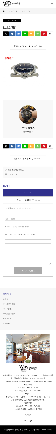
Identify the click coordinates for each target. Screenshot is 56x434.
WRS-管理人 (28, 128)
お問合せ (6, 324)
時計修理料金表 (9, 304)
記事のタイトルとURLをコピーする (28, 46)
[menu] (52, 4)
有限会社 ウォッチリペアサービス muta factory (33, 430)
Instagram (30, 420)
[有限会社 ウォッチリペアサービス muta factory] (11, 4)
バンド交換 (7, 309)
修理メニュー (8, 299)
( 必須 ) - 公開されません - (17, 226)
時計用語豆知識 (9, 314)
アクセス (28, 415)
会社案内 (7, 293)
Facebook (25, 420)
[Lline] (25, 33)
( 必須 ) (10, 219)
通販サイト (7, 319)
